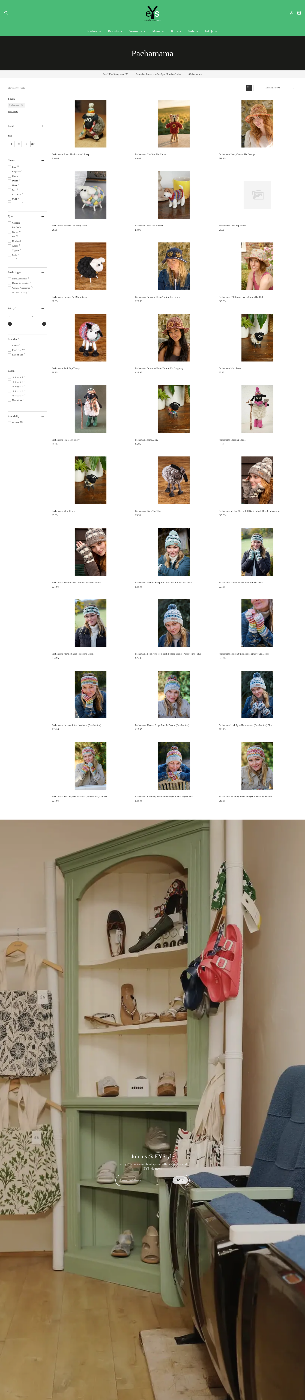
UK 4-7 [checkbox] (33, 145)
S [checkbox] (26, 144)
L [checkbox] (11, 144)
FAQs (209, 31)
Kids (174, 31)
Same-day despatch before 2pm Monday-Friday (158, 74)
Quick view (95, 147)
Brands (113, 31)
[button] (249, 88)
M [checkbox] (19, 144)
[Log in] (292, 13)
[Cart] (299, 13)
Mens (156, 31)
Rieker (92, 31)
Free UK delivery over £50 (115, 74)
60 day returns (195, 74)
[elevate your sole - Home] (152, 13)
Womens (135, 31)
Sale (191, 31)
